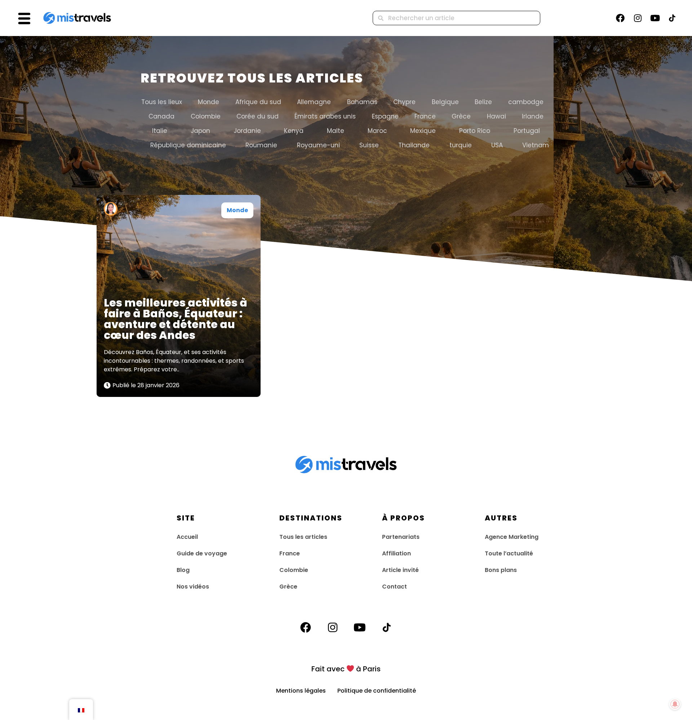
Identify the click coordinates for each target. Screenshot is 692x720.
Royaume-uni (318, 145)
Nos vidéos (193, 586)
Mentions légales (306, 691)
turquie (460, 145)
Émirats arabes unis (325, 116)
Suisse (369, 145)
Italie (159, 130)
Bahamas (362, 102)
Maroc (377, 130)
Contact (394, 586)
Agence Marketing (511, 537)
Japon (200, 130)
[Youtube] (655, 18)
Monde (208, 102)
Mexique (423, 130)
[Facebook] (620, 18)
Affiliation (396, 553)
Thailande (414, 145)
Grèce (461, 116)
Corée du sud (257, 116)
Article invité (400, 570)
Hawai (496, 116)
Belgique (445, 102)
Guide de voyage (202, 553)
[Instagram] (637, 18)
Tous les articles (303, 537)
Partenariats (401, 537)
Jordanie (247, 130)
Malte (335, 130)
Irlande (533, 116)
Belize (483, 102)
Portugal (527, 130)
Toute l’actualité (509, 553)
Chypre (404, 102)
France (425, 116)
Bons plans (501, 570)
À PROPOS (403, 518)
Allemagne (314, 102)
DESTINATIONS (310, 518)
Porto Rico (474, 130)
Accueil (187, 537)
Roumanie (261, 145)
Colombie (206, 116)
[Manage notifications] (675, 704)
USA (497, 145)
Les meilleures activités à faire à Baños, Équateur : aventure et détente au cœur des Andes (175, 319)
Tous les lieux (161, 102)
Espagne (385, 116)
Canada (161, 116)
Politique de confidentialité (376, 691)
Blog (183, 570)
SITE (186, 518)
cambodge (526, 102)
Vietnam (535, 145)
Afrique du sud (258, 102)
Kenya (293, 130)
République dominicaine (188, 145)
